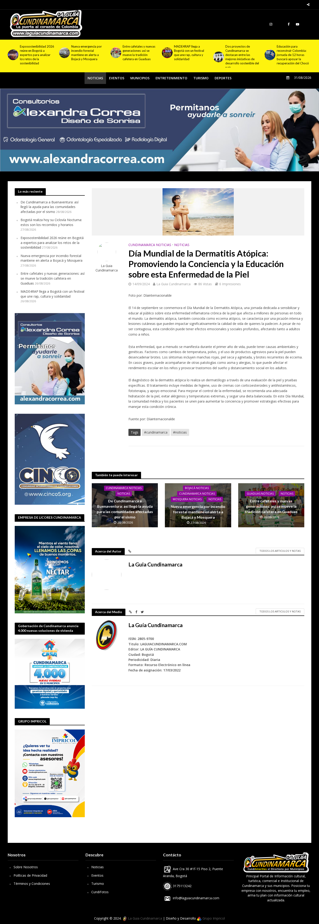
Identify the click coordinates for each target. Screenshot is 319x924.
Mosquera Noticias (187, 499)
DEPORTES (223, 78)
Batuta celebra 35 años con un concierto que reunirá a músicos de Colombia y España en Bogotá (292, 55)
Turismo (97, 883)
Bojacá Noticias (197, 488)
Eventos (97, 875)
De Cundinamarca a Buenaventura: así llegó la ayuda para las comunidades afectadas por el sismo (49, 207)
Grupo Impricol (213, 918)
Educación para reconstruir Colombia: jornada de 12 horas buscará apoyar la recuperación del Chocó (241, 55)
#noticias (180, 432)
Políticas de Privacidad (30, 875)
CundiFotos (100, 892)
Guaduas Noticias (260, 494)
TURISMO (201, 78)
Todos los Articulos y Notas (280, 550)
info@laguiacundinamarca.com (196, 898)
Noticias (97, 867)
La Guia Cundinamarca (107, 268)
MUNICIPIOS (139, 78)
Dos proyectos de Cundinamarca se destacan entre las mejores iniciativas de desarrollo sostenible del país (191, 57)
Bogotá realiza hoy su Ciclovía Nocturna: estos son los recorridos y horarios (51, 222)
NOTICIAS (95, 78)
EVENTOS (116, 78)
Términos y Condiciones (32, 883)
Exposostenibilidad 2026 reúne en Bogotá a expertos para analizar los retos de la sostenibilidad (52, 243)
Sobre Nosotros (26, 867)
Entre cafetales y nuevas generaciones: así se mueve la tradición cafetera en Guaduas (87, 53)
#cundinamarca (155, 432)
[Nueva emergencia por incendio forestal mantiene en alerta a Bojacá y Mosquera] (13, 52)
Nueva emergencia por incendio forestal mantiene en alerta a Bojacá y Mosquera (35, 53)
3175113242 (181, 886)
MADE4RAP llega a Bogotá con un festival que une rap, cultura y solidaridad (138, 53)
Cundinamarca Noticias (149, 245)
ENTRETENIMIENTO (171, 78)
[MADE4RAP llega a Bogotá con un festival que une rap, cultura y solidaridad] (115, 52)
